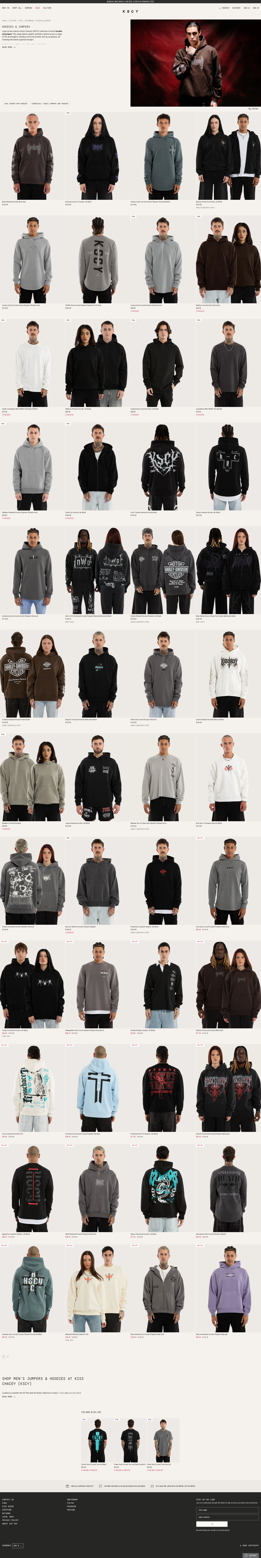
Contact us (8, 1500)
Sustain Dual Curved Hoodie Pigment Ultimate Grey (21, 305)
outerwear (72, 1393)
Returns (6, 1513)
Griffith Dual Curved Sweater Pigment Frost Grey (83, 305)
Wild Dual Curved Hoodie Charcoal (143, 719)
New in (5, 8)
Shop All (17, 8)
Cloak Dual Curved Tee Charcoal (159, 1464)
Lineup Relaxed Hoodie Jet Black (77, 823)
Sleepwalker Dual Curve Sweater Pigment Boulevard (84, 1030)
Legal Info (8, 1517)
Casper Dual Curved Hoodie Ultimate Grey (146, 305)
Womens (28, 8)
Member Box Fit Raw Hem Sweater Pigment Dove (148, 823)
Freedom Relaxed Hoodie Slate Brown (16, 719)
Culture (47, 8)
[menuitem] (5, 8)
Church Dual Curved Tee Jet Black (93, 1464)
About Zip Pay (9, 1524)
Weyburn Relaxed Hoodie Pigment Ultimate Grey (19, 512)
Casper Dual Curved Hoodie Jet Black (145, 409)
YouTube (71, 1510)
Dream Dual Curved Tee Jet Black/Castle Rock (130, 1464)
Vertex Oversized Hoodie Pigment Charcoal (18, 927)
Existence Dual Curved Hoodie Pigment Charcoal (20, 616)
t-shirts (61, 1393)
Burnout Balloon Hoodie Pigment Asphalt (80, 927)
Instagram (72, 1500)
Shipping (7, 1510)
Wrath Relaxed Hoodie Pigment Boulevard (80, 1234)
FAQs (4, 1503)
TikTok (70, 1503)
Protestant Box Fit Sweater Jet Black (144, 1134)
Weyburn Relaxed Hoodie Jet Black (78, 409)
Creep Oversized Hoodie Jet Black (15, 1030)
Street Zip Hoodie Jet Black (75, 512)
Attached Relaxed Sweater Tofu (76, 1334)
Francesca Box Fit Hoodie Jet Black (78, 202)
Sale (37, 8)
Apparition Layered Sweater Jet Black (16, 1234)
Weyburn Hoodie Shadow (11, 823)
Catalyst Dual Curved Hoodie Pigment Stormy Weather (22, 1334)
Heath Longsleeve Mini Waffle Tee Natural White (20, 409)
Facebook (71, 1506)
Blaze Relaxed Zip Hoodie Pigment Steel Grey (147, 1334)
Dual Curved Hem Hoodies (15, 104)
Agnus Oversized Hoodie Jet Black (143, 1234)
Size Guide (8, 1506)
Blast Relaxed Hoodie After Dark (14, 202)
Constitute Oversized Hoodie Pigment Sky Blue (82, 1134)
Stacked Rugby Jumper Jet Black (143, 1030)
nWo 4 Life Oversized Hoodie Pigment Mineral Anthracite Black (88, 616)
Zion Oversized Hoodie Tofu (12, 1134)
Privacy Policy (10, 1520)
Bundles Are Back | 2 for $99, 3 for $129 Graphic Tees (130, 2)
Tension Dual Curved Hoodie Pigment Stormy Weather (150, 202)
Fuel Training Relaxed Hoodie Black (144, 512)
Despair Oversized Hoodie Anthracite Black (81, 719)
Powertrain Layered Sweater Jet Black (145, 927)
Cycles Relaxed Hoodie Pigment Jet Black (146, 616)
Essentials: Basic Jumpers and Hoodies (50, 104)
